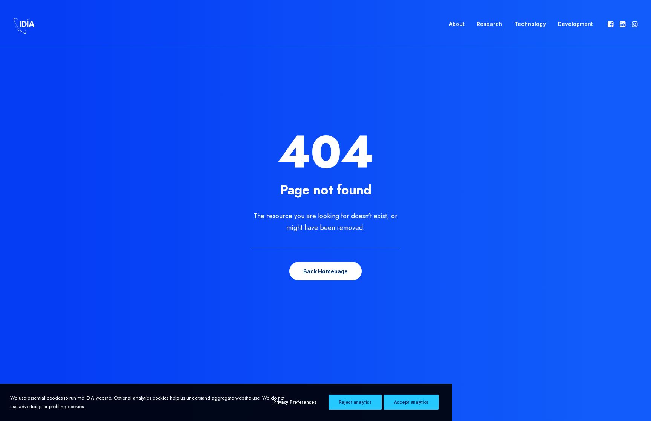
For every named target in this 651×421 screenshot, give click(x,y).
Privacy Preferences (294, 402)
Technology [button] (530, 24)
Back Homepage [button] (325, 271)
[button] (611, 24)
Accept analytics (411, 402)
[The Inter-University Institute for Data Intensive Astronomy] (24, 24)
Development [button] (575, 24)
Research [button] (489, 24)
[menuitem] (457, 24)
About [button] (457, 24)
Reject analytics (355, 402)
